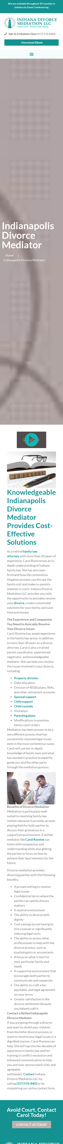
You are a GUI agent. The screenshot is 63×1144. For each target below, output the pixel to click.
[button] (31, 54)
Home (9, 255)
